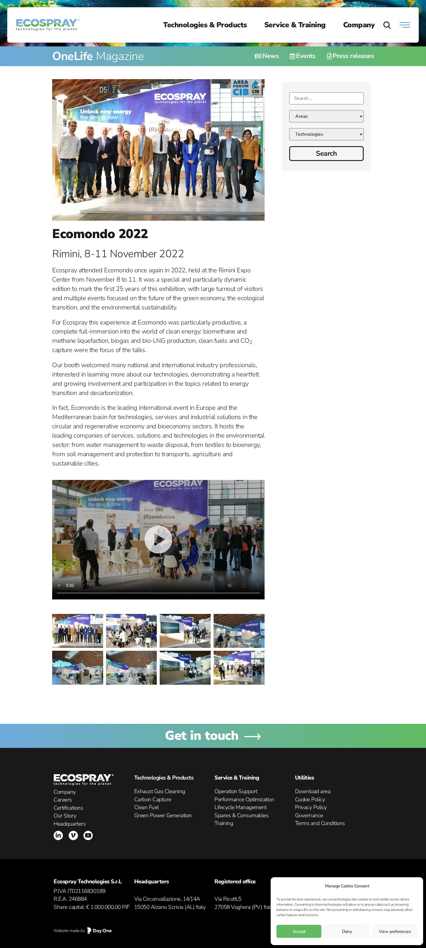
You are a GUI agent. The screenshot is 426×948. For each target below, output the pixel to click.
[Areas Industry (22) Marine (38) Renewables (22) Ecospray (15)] (326, 116)
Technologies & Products (205, 25)
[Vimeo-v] (73, 835)
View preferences (395, 931)
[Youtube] (88, 835)
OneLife (98, 56)
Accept (299, 931)
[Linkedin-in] (58, 835)
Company (359, 25)
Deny (347, 931)
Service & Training (295, 25)
